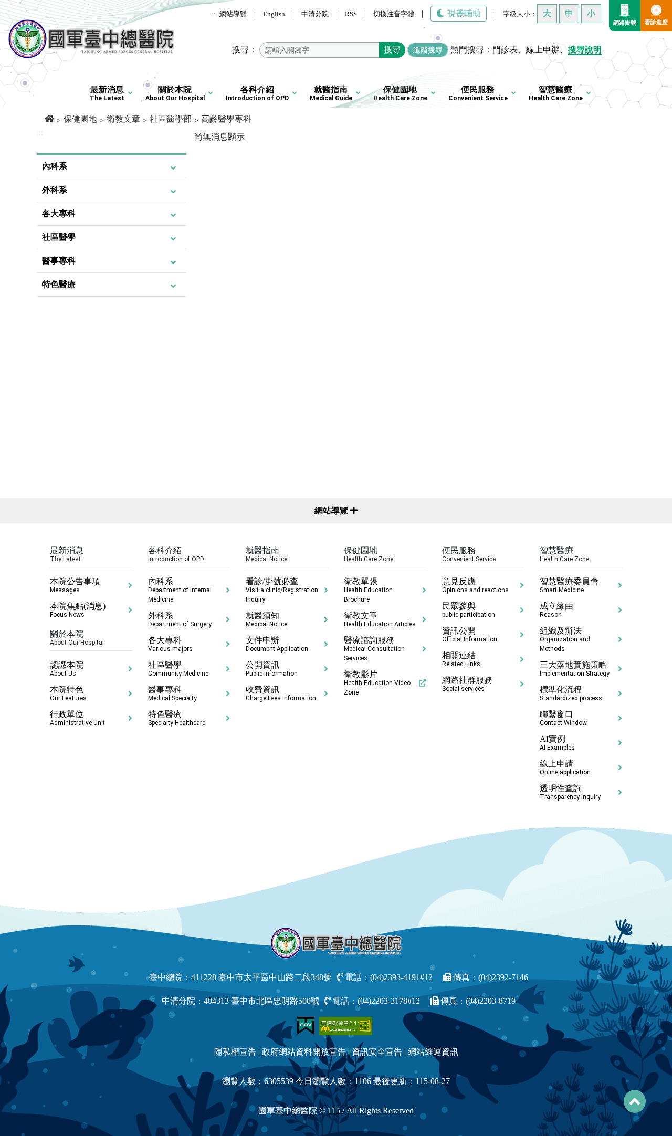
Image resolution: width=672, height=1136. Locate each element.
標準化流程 (571, 693)
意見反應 (475, 585)
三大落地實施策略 (575, 668)
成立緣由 (556, 610)
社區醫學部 (171, 118)
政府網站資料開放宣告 (304, 1051)
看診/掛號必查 (282, 590)
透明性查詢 (570, 792)
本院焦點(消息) (78, 610)
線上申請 (565, 767)
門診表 (505, 49)
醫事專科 (59, 260)
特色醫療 (59, 284)
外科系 (54, 189)
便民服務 (478, 93)
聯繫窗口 (563, 718)
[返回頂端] (635, 1101)
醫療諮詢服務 (374, 649)
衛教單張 (368, 590)
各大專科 (59, 213)
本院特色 (68, 693)
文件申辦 (277, 644)
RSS (351, 14)
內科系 (54, 166)
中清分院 (315, 14)
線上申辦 (543, 49)
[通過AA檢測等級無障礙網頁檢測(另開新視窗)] (346, 1025)
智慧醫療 (556, 93)
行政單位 (77, 718)
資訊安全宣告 (377, 1051)
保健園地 (400, 93)
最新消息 (107, 93)
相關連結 (461, 659)
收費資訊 (281, 693)
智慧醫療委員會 (569, 585)
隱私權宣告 (235, 1051)
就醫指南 (331, 93)
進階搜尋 (428, 50)
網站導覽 (233, 14)
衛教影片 (377, 683)
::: (214, 14)
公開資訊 (272, 668)
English (274, 14)
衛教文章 (123, 118)
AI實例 (557, 742)
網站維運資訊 (433, 1051)
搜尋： (244, 49)
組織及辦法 (565, 639)
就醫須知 (266, 619)
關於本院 (175, 93)
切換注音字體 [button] (393, 14)
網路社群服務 (467, 684)
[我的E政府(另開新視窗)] (307, 1025)
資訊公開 (469, 634)
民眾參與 (468, 610)
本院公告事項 (75, 585)
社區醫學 (59, 237)
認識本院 (66, 668)
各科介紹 (257, 93)
